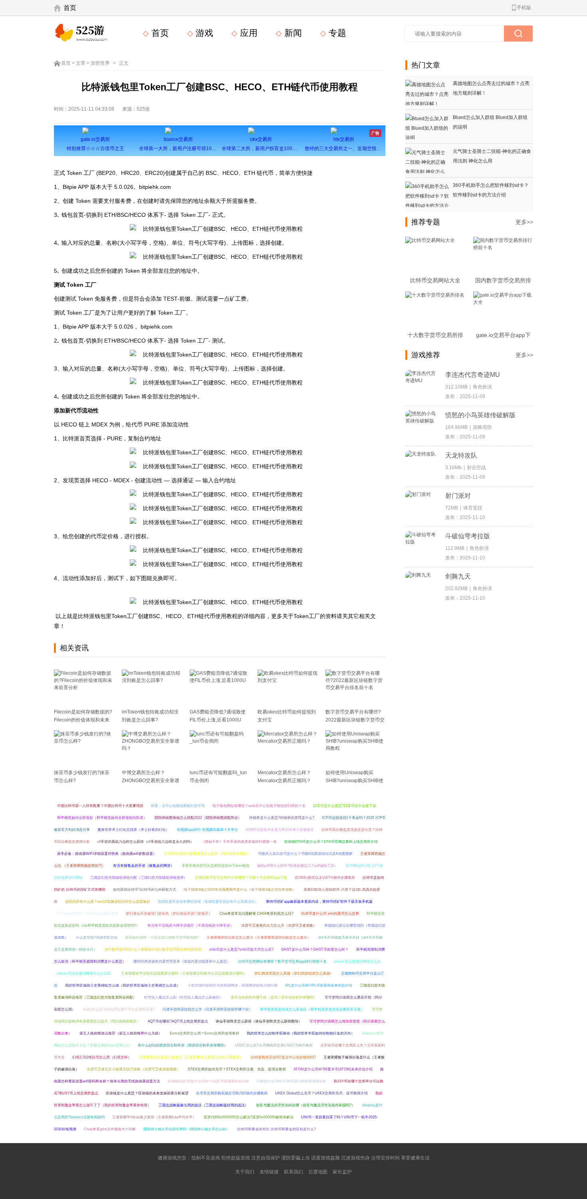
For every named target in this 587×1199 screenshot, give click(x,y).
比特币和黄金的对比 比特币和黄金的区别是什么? (276, 1129)
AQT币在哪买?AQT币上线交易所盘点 (178, 1021)
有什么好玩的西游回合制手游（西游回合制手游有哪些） (183, 1045)
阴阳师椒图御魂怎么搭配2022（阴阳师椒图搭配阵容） (198, 818)
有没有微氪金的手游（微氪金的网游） (143, 866)
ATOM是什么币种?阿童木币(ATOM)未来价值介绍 (333, 1069)
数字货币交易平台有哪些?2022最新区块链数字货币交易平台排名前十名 (355, 720)
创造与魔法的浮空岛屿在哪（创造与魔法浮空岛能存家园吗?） (305, 1105)
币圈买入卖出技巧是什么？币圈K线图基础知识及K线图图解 (305, 854)
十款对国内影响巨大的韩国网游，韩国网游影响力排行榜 (233, 985)
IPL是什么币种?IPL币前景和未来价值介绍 (318, 985)
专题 (336, 33)
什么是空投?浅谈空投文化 (96, 937)
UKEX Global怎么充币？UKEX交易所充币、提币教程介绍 (321, 1093)
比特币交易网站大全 (435, 280)
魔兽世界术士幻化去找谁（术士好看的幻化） (133, 830)
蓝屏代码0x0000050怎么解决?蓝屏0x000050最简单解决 (249, 1117)
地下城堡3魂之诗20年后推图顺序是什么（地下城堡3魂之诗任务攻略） (240, 890)
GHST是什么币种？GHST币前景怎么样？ (315, 949)
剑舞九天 (458, 576)
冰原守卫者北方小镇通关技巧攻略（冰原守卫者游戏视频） (133, 1069)
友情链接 (269, 1172)
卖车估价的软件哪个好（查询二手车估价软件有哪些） (274, 997)
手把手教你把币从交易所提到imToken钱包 (216, 866)
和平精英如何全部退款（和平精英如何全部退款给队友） (102, 818)
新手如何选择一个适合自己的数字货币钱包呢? (162, 937)
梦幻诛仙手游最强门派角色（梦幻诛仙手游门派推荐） (169, 914)
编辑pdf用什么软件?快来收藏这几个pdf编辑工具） (297, 866)
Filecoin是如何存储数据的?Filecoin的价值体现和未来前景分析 (83, 720)
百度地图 (317, 1172)
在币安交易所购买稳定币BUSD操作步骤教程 (232, 1093)
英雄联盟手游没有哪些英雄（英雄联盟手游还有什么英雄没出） (208, 902)
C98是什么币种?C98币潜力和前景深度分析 (291, 1081)
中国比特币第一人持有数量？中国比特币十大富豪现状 (100, 806)
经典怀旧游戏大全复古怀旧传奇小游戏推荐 (280, 830)
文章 (80, 63)
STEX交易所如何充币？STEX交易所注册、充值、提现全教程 (237, 1069)
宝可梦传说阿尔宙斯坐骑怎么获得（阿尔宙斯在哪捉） (207, 854)
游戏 (203, 33)
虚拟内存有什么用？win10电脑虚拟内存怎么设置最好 (107, 902)
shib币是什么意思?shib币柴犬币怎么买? (241, 949)
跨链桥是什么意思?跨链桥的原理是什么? (281, 818)
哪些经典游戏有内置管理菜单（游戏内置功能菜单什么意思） (181, 961)
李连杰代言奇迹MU (472, 374)
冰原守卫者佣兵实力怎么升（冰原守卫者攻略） (279, 925)
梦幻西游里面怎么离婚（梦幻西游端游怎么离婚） (293, 973)
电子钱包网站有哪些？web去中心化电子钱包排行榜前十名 (258, 806)
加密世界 (100, 63)
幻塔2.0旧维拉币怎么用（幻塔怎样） (101, 1057)
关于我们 (244, 1172)
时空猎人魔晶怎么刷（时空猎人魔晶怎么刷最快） (183, 997)
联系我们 (293, 1172)
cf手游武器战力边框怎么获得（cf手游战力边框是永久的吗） (145, 842)
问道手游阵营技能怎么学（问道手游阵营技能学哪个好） (207, 1009)
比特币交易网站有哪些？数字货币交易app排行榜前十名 (282, 961)
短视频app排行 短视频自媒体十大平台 (207, 830)
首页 (69, 7)
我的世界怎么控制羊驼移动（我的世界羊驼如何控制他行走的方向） (301, 1033)
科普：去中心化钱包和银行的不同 (178, 806)
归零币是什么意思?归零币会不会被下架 (344, 806)
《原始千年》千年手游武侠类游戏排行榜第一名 (239, 842)
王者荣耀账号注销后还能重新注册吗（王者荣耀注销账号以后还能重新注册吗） (184, 973)
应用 (248, 33)
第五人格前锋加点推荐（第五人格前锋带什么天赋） (120, 1033)
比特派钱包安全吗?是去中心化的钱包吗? (283, 1057)
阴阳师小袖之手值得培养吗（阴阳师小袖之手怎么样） (186, 1129)
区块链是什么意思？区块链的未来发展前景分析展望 (147, 1093)
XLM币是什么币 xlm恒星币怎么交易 (330, 914)
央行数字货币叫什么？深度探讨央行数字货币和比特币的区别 (153, 949)
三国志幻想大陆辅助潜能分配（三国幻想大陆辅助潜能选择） (138, 878)
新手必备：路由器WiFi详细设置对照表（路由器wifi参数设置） (107, 854)
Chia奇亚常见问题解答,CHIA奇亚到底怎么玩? (257, 914)
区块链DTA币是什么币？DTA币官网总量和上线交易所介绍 (331, 842)
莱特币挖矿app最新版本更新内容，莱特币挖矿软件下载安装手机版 (319, 902)
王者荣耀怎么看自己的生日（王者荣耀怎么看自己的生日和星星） (191, 1057)
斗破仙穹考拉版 (467, 536)
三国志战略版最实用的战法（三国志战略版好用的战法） (203, 1105)
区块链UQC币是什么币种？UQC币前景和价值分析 (208, 1081)
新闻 (292, 33)
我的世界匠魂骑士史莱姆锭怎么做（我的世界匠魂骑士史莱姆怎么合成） (122, 985)
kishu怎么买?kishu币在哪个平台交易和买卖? (119, 1009)
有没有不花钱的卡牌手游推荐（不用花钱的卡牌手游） (190, 925)
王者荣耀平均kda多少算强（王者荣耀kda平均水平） (154, 1117)
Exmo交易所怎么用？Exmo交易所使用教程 (204, 1033)
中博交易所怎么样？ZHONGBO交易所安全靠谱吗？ (150, 780)
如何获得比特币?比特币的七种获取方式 (144, 890)
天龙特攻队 (461, 455)
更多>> (524, 222)
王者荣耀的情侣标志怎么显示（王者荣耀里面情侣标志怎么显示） (258, 937)
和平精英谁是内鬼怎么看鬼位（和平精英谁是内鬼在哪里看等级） (312, 1009)
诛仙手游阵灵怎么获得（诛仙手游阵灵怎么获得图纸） (259, 1021)
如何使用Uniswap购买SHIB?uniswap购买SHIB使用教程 (354, 780)
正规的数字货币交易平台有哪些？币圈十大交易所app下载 (241, 878)
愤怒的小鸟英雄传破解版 (480, 415)
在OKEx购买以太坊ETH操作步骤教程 (325, 878)
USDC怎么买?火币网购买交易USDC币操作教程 (274, 1045)
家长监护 (342, 1172)
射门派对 (458, 495)
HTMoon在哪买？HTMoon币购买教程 (87, 914)
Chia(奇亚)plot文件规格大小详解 (110, 1129)
